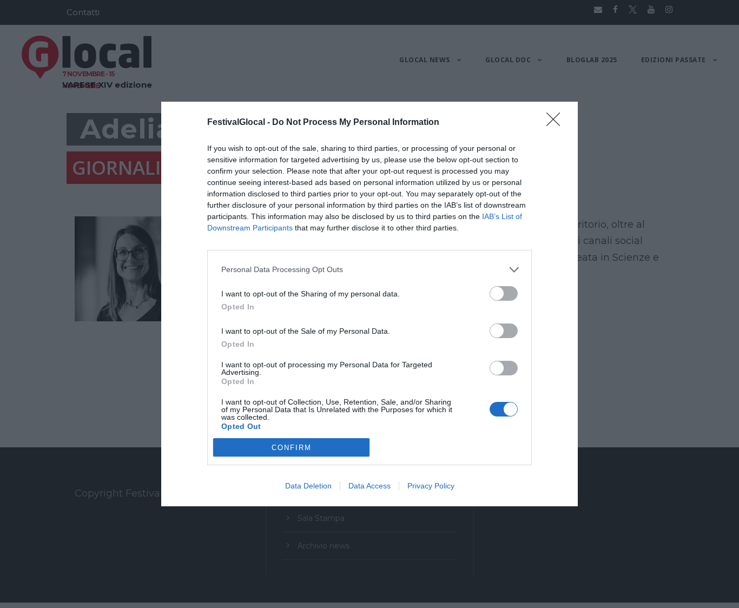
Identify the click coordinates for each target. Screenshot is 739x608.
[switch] (504, 293)
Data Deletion (308, 485)
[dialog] (369, 304)
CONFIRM (292, 448)
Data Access (369, 485)
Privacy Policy (430, 485)
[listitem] (369, 269)
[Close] (556, 123)
